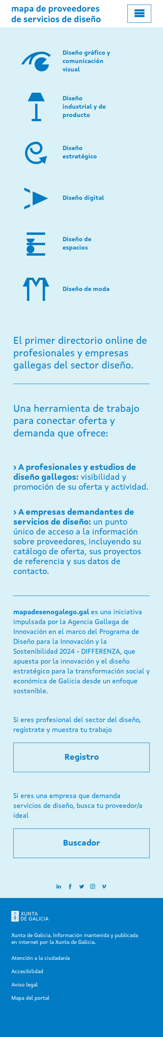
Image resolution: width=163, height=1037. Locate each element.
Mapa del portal (30, 998)
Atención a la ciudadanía (40, 958)
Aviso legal (24, 985)
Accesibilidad (27, 971)
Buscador (81, 843)
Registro (81, 757)
